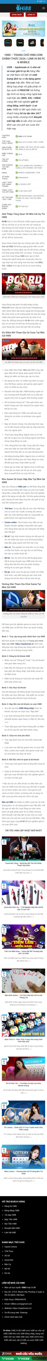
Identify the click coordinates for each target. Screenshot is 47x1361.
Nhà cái (26, 370)
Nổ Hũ (7, 1269)
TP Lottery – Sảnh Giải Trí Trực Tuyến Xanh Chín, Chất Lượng (23, 1128)
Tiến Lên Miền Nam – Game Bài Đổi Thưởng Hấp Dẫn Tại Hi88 (23, 952)
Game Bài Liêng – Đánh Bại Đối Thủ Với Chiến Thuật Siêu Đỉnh (23, 864)
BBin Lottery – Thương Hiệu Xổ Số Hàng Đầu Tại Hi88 (23, 1172)
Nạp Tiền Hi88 (11, 1219)
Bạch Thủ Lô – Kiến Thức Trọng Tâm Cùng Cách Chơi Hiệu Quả (23, 1040)
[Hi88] (23, 8)
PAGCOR (6, 307)
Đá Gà (7, 1273)
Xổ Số (7, 1255)
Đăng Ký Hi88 (11, 1206)
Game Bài (9, 1260)
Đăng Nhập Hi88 (12, 1210)
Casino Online (11, 1247)
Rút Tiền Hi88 (11, 1224)
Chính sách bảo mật (13, 1317)
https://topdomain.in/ (22, 1308)
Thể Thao (9, 1251)
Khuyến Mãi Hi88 (12, 1228)
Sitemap (23, 1312)
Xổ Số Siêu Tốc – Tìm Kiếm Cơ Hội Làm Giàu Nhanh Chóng (23, 1084)
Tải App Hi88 (10, 1215)
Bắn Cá (8, 1264)
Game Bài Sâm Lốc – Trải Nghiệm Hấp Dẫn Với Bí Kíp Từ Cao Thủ (23, 908)
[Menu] (43, 8)
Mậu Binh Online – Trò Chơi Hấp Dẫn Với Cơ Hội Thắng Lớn (23, 996)
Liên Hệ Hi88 (10, 1232)
